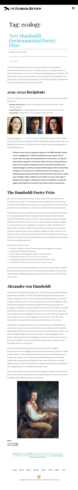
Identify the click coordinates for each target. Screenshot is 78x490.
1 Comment (46, 456)
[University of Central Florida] (19, 2)
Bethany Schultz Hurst (55, 453)
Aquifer (36, 470)
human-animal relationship (55, 454)
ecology (35, 454)
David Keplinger (27, 138)
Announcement (23, 453)
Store (50, 470)
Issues (28, 470)
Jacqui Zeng (40, 456)
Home (15, 470)
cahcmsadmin (13, 61)
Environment (42, 454)
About (21, 470)
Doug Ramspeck (27, 454)
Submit (57, 470)
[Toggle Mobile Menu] (71, 2)
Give (63, 470)
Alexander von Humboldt (40, 453)
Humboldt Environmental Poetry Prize (24, 456)
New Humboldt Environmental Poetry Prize (32, 40)
